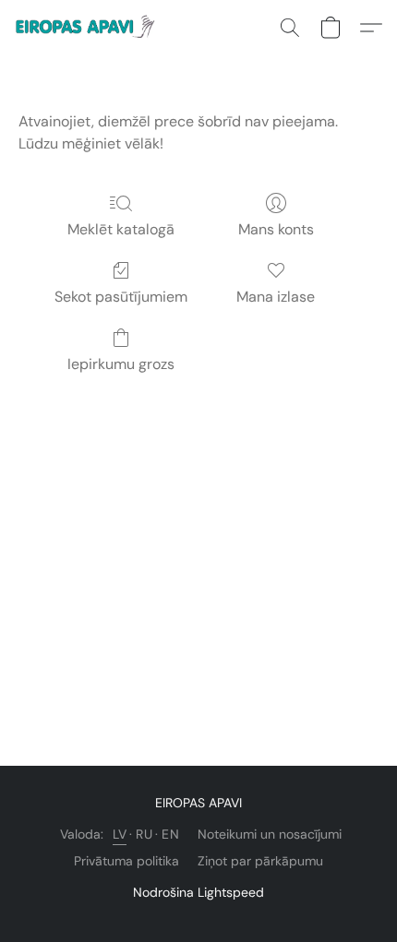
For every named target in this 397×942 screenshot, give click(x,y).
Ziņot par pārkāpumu (260, 861)
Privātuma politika (126, 861)
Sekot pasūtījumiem (120, 296)
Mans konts (276, 229)
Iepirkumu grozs (120, 364)
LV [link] (119, 834)
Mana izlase (275, 296)
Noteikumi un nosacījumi (270, 834)
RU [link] (144, 834)
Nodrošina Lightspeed (198, 892)
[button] (91, 27)
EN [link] (170, 834)
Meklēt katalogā (120, 229)
